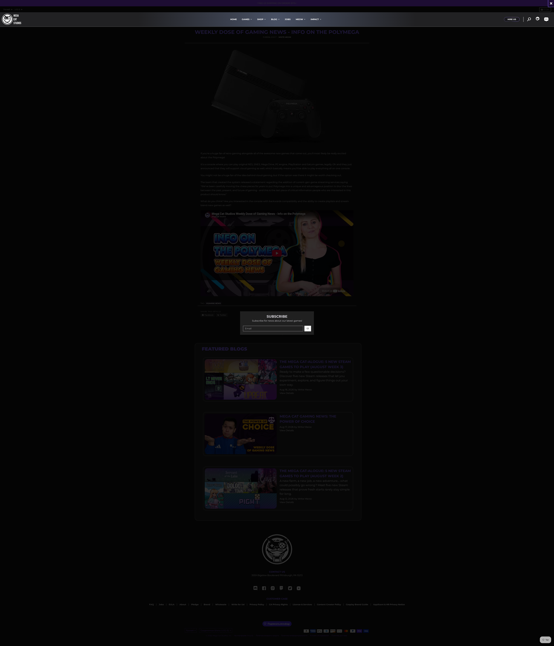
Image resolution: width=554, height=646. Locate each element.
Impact (315, 19)
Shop (260, 19)
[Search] (528, 19)
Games (245, 19)
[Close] (551, 3)
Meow (299, 19)
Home (233, 19)
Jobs (288, 19)
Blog (274, 19)
